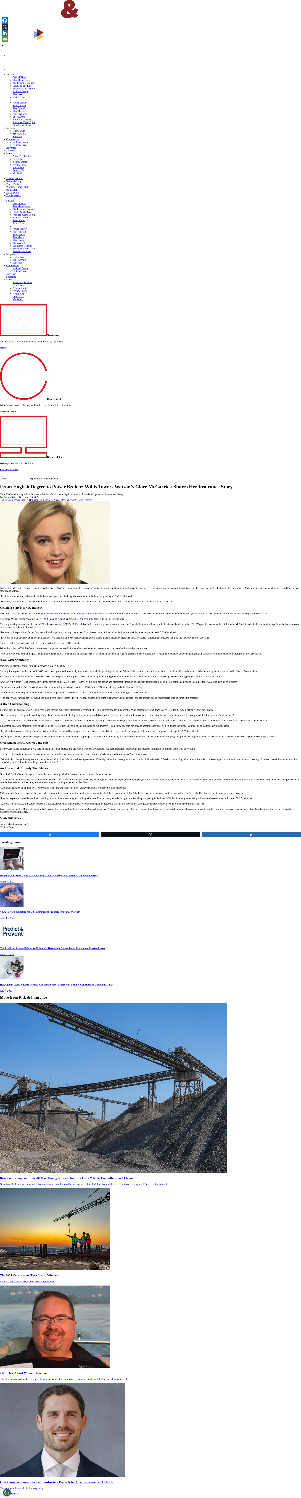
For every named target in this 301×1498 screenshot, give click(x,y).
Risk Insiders (19, 94)
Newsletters (18, 159)
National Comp (20, 91)
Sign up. (3, 348)
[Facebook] (5, 20)
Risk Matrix (18, 111)
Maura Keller (10, 497)
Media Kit (18, 173)
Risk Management (22, 80)
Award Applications (22, 156)
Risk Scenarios (20, 114)
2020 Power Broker (17, 500)
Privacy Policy (20, 164)
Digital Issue (19, 130)
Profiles (88, 500)
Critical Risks (19, 77)
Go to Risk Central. (8, 411)
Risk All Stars (19, 105)
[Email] (5, 39)
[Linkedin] (5, 33)
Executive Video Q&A (24, 122)
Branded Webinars (22, 125)
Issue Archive (19, 133)
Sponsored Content (22, 119)
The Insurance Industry (24, 83)
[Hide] (3, 45)
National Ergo (19, 145)
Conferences (12, 139)
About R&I (18, 167)
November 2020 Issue (72, 500)
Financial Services (50, 500)
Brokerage (34, 500)
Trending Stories (14, 178)
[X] (5, 27)
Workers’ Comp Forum (24, 88)
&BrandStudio (20, 161)
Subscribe (17, 136)
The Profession (13, 195)
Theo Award (19, 116)
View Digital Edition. (9, 469)
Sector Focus (19, 97)
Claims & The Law (22, 85)
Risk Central (19, 108)
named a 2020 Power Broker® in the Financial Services (58, 613)
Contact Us (18, 170)
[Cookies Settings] (7, 1492)
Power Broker (19, 102)
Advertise (11, 147)
